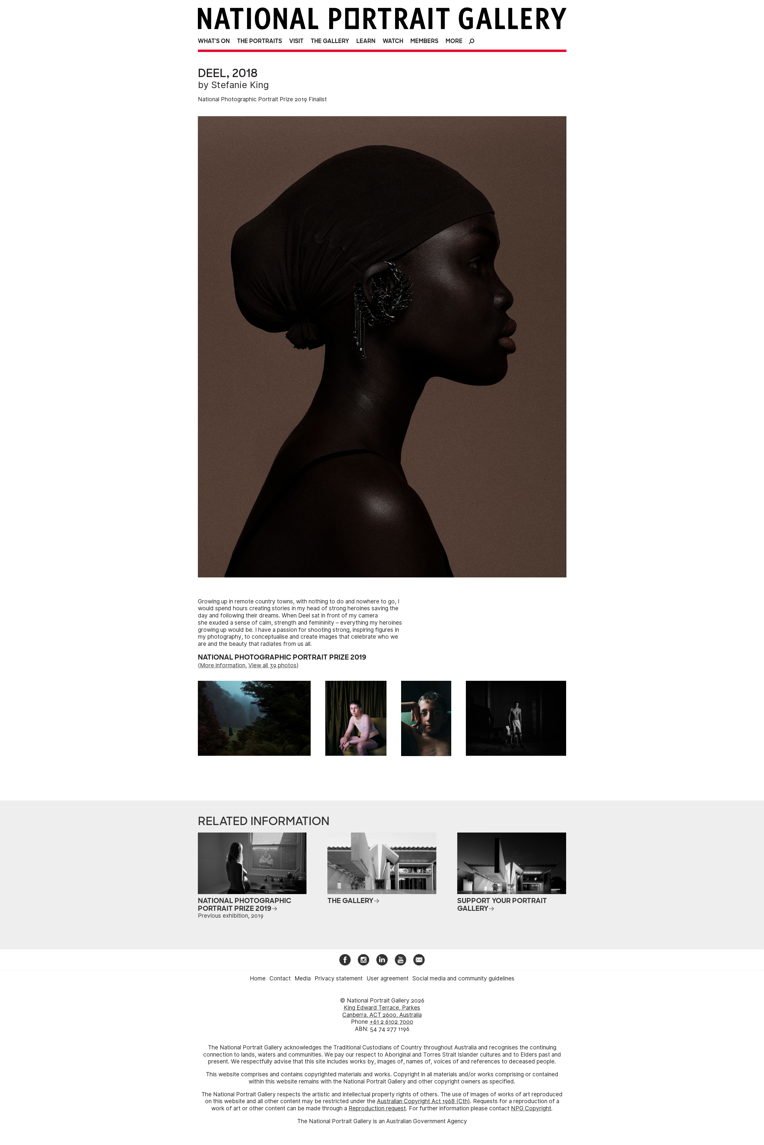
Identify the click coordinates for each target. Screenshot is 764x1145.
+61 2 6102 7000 (391, 1021)
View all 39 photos (272, 665)
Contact (280, 978)
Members (424, 41)
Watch (393, 41)
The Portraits (259, 41)
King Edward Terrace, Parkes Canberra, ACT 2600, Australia (382, 1011)
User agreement (387, 978)
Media (303, 978)
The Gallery (330, 41)
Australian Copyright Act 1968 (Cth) (423, 1101)
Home (258, 978)
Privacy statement (339, 978)
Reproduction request (377, 1108)
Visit (296, 41)
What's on (214, 41)
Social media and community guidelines (463, 978)
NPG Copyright (531, 1108)
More (454, 41)
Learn (365, 41)
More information (222, 665)
